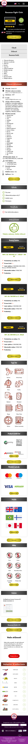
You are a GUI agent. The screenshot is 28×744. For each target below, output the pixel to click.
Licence (6, 75)
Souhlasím (22, 741)
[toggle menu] (23, 3)
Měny (5, 73)
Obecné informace (9, 60)
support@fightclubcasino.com (13, 99)
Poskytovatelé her (8, 68)
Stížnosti (6, 63)
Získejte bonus (14, 279)
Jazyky (5, 72)
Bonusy (6, 65)
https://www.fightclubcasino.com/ (14, 92)
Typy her (6, 67)
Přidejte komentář (14, 630)
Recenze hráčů (8, 76)
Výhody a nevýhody (9, 62)
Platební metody (8, 70)
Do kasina (14, 37)
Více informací (21, 739)
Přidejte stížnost (8, 78)
